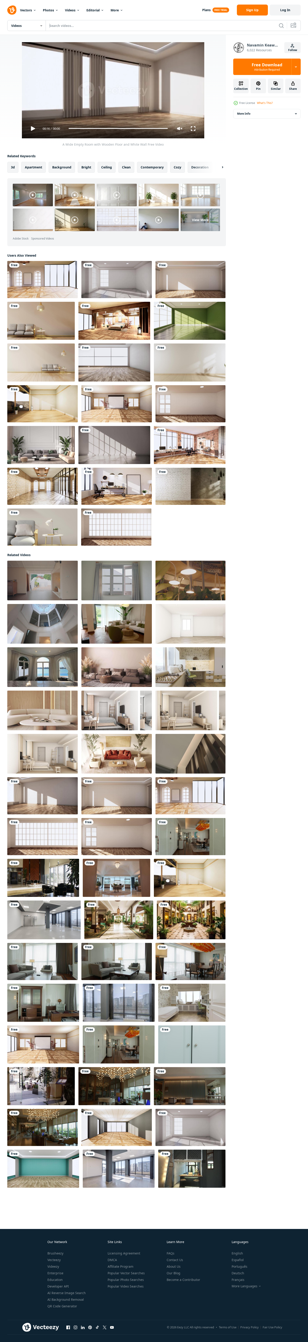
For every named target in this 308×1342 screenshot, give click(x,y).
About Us (174, 1266)
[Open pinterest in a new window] (90, 1327)
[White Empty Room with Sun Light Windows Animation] (116, 279)
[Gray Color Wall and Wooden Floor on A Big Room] (116, 1127)
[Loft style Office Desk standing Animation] (116, 486)
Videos (70, 10)
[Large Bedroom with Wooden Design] (114, 321)
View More (200, 219)
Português (239, 1266)
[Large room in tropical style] (114, 362)
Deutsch (238, 1273)
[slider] (118, 128)
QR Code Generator (62, 1306)
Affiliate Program (120, 1266)
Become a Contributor (183, 1279)
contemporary (152, 167)
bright (86, 167)
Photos (48, 10)
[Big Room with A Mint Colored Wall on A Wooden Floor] (43, 1168)
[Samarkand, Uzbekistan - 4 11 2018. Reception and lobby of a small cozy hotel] (191, 1168)
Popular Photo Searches (126, 1279)
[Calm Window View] (116, 580)
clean (126, 167)
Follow (292, 50)
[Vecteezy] (11, 10)
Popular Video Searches (126, 1286)
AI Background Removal (65, 1299)
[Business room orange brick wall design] (189, 445)
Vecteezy (54, 1260)
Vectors (26, 10)
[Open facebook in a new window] (68, 1327)
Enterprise (55, 1273)
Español (238, 1260)
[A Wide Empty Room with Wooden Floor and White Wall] (42, 795)
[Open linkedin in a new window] (83, 1327)
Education (55, 1279)
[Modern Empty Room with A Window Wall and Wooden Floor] (116, 527)
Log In (285, 10)
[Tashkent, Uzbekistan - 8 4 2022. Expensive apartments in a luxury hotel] (190, 836)
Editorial (93, 10)
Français (238, 1279)
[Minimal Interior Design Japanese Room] (41, 362)
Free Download (267, 67)
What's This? (265, 103)
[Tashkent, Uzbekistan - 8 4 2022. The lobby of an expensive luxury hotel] (43, 878)
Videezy (53, 1266)
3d (13, 167)
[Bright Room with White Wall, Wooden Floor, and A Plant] (189, 362)
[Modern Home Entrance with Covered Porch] (42, 580)
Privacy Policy (249, 1327)
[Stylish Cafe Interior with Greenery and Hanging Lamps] (190, 580)
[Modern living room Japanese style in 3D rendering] (42, 527)
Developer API (58, 1286)
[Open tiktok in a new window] (97, 1327)
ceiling (106, 167)
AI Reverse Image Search (66, 1293)
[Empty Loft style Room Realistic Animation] (190, 486)
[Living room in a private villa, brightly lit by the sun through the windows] (42, 667)
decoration (200, 167)
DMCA (112, 1260)
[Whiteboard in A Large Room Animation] (116, 403)
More (115, 10)
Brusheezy (55, 1253)
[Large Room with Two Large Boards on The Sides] (190, 279)
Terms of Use (227, 1327)
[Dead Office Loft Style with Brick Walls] (42, 486)
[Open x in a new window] (104, 1327)
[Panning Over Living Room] (41, 321)
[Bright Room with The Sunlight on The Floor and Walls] (114, 445)
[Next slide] (218, 167)
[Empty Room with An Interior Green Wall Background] (189, 321)
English (237, 1253)
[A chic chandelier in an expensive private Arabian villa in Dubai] (42, 623)
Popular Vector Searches (126, 1273)
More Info (243, 114)
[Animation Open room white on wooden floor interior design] (42, 403)
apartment (33, 167)
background (61, 167)
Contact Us (175, 1260)
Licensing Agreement (124, 1253)
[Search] (281, 25)
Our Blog (173, 1273)
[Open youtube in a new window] (112, 1327)
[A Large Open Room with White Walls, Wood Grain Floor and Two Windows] (190, 403)
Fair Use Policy (272, 1327)
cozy (177, 167)
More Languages (244, 1286)
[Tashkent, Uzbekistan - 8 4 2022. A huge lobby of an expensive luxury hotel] (41, 1086)
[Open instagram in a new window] (75, 1327)
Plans (206, 10)
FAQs (170, 1253)
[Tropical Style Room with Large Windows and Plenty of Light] (42, 279)
